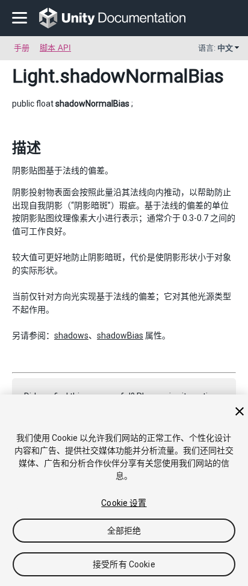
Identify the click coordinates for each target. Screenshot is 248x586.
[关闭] (239, 411)
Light (33, 75)
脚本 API (55, 47)
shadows (71, 335)
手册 (21, 47)
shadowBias (120, 335)
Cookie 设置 (123, 503)
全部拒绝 (124, 530)
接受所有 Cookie (124, 564)
